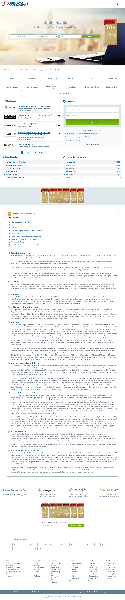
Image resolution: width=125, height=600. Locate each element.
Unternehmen (38, 258)
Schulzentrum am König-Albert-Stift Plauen (78, 137)
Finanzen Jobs (72, 78)
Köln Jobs (92, 563)
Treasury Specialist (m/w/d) (27, 124)
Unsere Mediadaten (12, 171)
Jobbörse (60, 597)
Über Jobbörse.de (13, 569)
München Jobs (93, 569)
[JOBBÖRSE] (14, 4)
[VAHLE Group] (10, 125)
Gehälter (58, 70)
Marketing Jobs (32, 87)
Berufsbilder (49, 70)
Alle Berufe (37, 563)
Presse (10, 576)
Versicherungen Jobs (12, 87)
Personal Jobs (93, 78)
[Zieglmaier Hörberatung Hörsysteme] (10, 107)
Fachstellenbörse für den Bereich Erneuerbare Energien (109, 495)
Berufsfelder (19, 70)
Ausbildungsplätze (76, 563)
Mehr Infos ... (119, 592)
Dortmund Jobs (93, 576)
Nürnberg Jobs (111, 574)
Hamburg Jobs (93, 567)
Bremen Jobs (111, 567)
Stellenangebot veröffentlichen (16, 162)
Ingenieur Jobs (56, 563)
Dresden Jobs (111, 572)
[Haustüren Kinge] (10, 116)
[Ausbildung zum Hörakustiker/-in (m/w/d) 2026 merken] (59, 107)
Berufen (70, 261)
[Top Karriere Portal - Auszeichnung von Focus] (62, 196)
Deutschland (38, 264)
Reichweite (15, 228)
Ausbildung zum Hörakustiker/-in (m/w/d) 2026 (34, 106)
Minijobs (36, 574)
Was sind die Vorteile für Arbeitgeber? (25, 239)
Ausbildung (37, 576)
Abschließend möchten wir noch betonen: (26, 245)
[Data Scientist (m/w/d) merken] (59, 145)
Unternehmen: (70, 165)
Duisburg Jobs (111, 576)
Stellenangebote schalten (15, 563)
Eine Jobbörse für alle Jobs (21, 222)
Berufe (11, 70)
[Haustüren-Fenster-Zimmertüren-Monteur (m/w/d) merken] (59, 116)
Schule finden (93, 122)
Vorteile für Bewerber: (19, 242)
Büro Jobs (55, 582)
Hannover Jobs (93, 572)
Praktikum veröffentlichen (14, 168)
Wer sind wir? (16, 233)
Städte (5, 70)
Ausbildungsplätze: (72, 168)
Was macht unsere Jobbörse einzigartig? (26, 236)
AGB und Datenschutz (14, 572)
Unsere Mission (17, 225)
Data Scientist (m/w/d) (26, 144)
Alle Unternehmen (39, 567)
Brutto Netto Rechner (79, 444)
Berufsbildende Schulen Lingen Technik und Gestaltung (82, 134)
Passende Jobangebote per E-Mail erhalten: (54, 522)
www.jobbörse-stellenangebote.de (40, 421)
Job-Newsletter (77, 526)
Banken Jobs (112, 78)
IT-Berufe (12, 78)
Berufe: (68, 178)
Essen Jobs (110, 565)
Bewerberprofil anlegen (14, 567)
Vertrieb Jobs (52, 78)
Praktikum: (69, 174)
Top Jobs (36, 569)
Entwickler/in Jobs (112, 87)
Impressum (11, 574)
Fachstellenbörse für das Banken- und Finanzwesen (47, 495)
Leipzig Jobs (111, 569)
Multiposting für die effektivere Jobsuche (26, 231)
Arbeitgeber (11, 565)
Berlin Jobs (92, 565)
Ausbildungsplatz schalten (14, 165)
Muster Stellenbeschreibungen (15, 178)
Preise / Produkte (11, 174)
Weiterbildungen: (71, 171)
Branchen (29, 70)
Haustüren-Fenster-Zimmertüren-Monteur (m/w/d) (35, 115)
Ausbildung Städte (76, 565)
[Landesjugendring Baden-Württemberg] (10, 134)
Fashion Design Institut (72, 140)
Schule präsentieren (92, 145)
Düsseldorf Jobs (94, 574)
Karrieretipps (38, 70)
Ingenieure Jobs (32, 78)
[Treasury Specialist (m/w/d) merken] (59, 124)
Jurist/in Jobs (72, 87)
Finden (91, 36)
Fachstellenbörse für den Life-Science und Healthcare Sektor (78, 495)
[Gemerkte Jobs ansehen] (117, 4)
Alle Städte (37, 565)
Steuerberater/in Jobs (92, 87)
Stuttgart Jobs (111, 563)
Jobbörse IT (110, 578)
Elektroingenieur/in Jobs (52, 87)
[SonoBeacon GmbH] (10, 145)
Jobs (76, 255)
